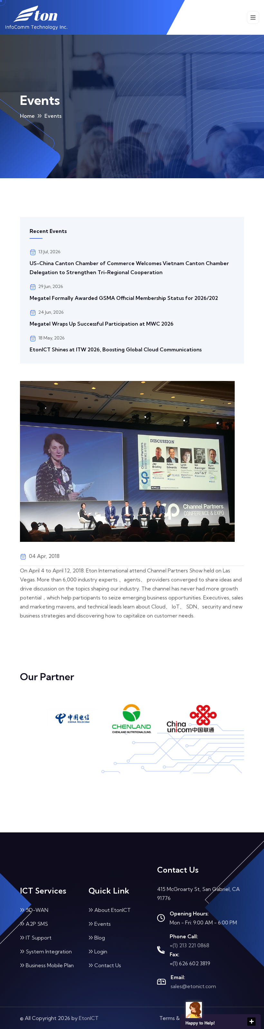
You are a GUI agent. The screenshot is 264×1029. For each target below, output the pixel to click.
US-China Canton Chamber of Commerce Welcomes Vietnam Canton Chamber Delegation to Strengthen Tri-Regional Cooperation (129, 267)
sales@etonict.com (193, 986)
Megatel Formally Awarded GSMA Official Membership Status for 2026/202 (124, 298)
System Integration (49, 951)
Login (100, 951)
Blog (99, 937)
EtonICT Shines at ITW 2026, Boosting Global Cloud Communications (116, 349)
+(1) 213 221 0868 (189, 945)
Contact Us (107, 965)
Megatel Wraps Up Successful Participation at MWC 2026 (102, 323)
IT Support (39, 937)
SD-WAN (37, 910)
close (251, 1021)
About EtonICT (112, 910)
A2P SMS (37, 924)
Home (27, 116)
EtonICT (89, 1018)
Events (102, 924)
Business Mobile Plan (50, 965)
